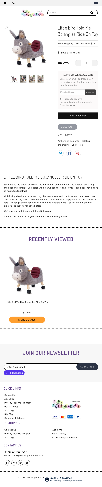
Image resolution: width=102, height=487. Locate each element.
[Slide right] (48, 79)
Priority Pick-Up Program (17, 402)
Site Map (9, 414)
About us (9, 399)
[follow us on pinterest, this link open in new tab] (77, 154)
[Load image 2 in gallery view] (23, 79)
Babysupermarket (36, 477)
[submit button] (92, 13)
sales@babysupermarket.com (27, 455)
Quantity (63, 63)
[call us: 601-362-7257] (14, 3)
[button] (5, 13)
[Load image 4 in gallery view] (40, 79)
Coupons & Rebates (14, 418)
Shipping (9, 410)
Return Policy (11, 406)
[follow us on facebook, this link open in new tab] (69, 154)
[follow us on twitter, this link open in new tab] (60, 153)
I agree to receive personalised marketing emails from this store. (76, 102)
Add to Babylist (78, 115)
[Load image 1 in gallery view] (14, 79)
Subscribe (87, 367)
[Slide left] (7, 79)
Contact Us (10, 395)
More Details (27, 319)
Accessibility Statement (64, 437)
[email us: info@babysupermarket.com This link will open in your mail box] (6, 3)
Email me (90, 92)
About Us (57, 429)
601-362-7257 (19, 451)
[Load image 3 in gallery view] (31, 79)
